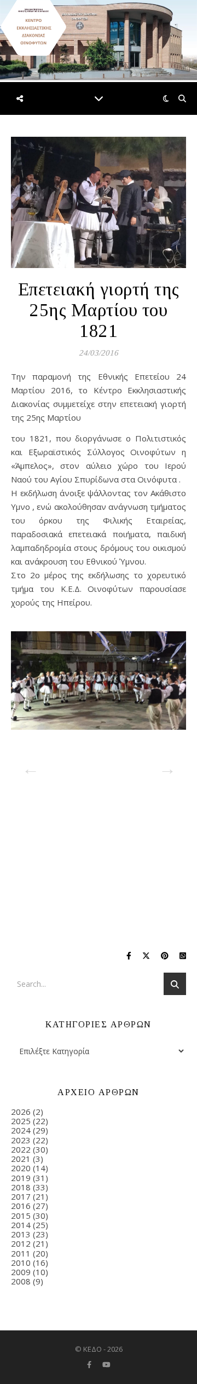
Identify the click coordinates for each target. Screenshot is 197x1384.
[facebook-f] (90, 1364)
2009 (21, 1271)
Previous (27, 765)
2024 (21, 1130)
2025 (21, 1120)
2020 (21, 1167)
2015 (21, 1215)
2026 (21, 1111)
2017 (21, 1196)
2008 (21, 1281)
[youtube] (106, 1364)
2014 (21, 1224)
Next (164, 765)
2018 (21, 1187)
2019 (21, 1177)
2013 (21, 1234)
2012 (21, 1243)
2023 (21, 1140)
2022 (21, 1149)
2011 (21, 1253)
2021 (21, 1158)
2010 (21, 1262)
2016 (21, 1205)
